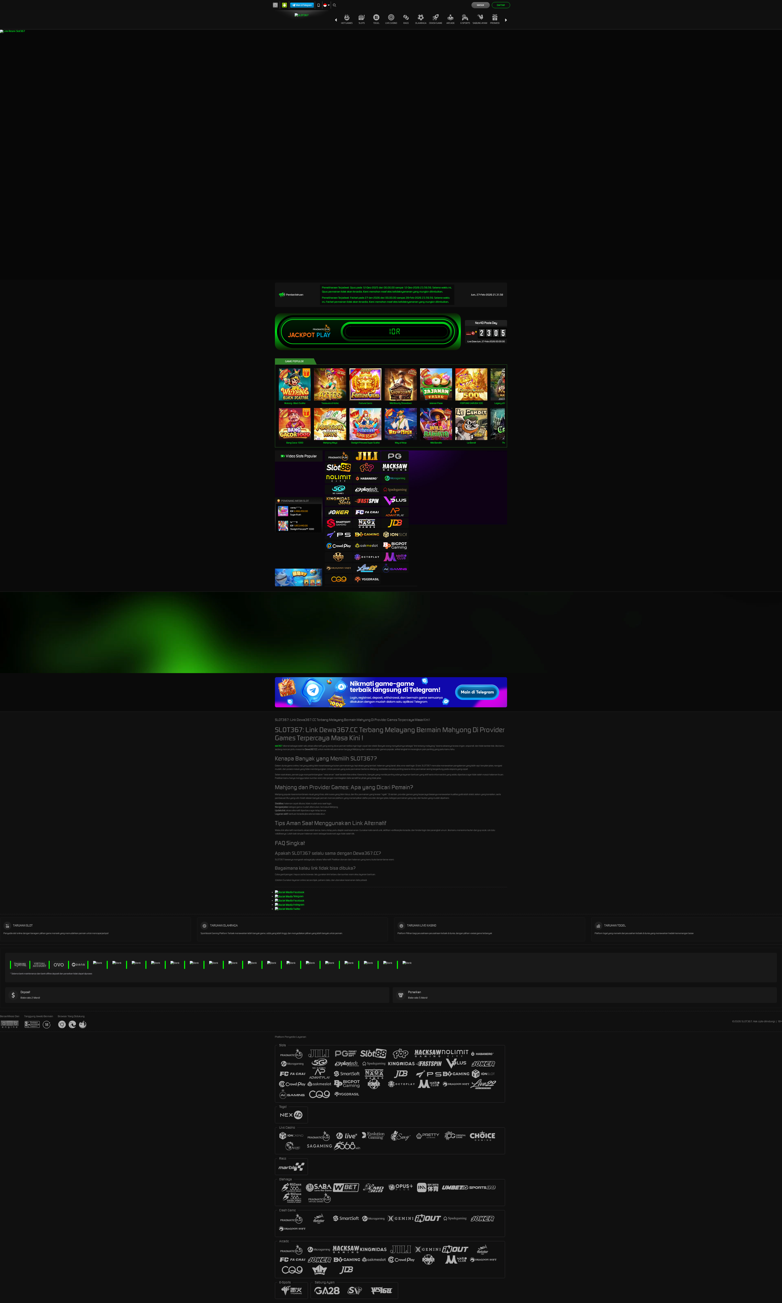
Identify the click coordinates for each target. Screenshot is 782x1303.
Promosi (494, 23)
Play (323, 335)
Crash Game (435, 23)
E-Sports (465, 23)
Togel (376, 23)
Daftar (501, 5)
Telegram (298, 896)
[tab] (339, 456)
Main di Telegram (304, 5)
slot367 (278, 745)
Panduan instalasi (550, 639)
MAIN (297, 384)
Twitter (296, 909)
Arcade (450, 23)
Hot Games (347, 23)
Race (406, 23)
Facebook (298, 892)
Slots (362, 23)
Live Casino (391, 23)
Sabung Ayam (480, 23)
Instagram (298, 904)
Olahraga (420, 23)
